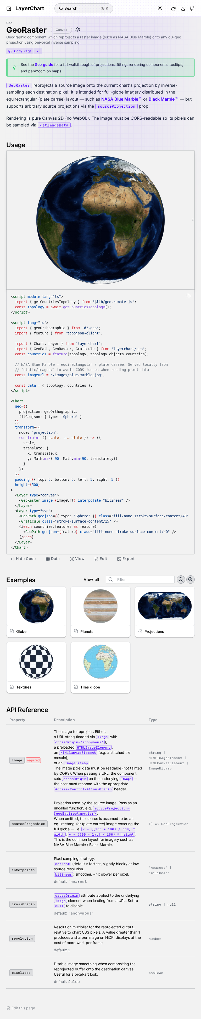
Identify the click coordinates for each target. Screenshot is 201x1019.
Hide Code (26, 558)
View (80, 558)
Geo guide (44, 64)
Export (128, 558)
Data (55, 558)
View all (91, 579)
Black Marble (162, 99)
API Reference (27, 710)
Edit (103, 558)
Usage (15, 145)
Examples (20, 580)
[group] (140, 579)
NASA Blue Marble (119, 99)
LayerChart (29, 8)
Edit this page (23, 1008)
